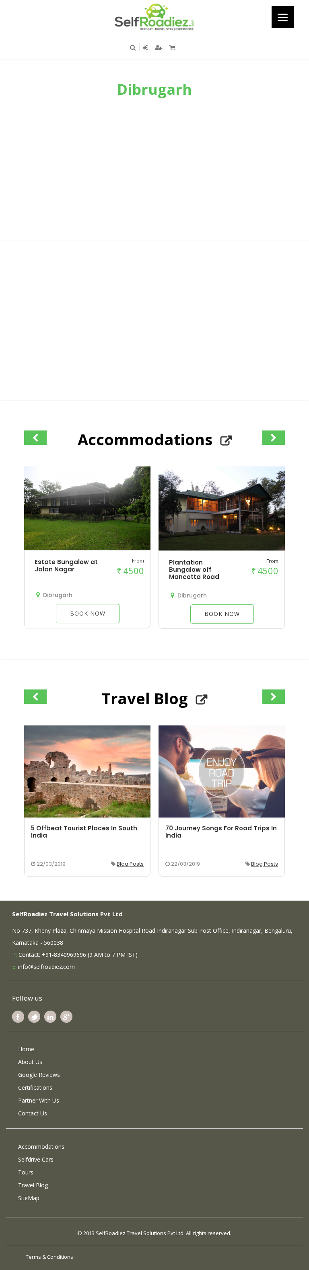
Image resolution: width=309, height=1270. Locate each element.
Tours (25, 1172)
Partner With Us (38, 1100)
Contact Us (32, 1113)
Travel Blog (33, 1185)
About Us (30, 1062)
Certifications (35, 1087)
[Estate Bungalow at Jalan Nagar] (87, 548)
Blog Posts (130, 864)
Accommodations (41, 1146)
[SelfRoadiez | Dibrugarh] (154, 16)
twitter (34, 1017)
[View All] (226, 440)
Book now (87, 614)
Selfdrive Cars (36, 1159)
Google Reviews (39, 1074)
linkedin (50, 1017)
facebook (18, 1017)
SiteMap (28, 1198)
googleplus (66, 1017)
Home (26, 1049)
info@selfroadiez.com (46, 966)
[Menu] (283, 17)
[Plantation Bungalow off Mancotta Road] (222, 548)
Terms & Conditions (49, 1256)
